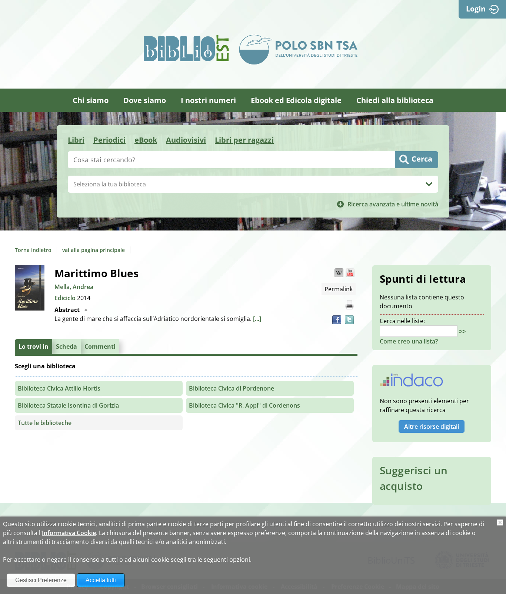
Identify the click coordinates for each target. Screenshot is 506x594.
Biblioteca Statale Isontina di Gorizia (68, 405)
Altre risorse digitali (431, 426)
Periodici (109, 140)
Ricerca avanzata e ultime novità (392, 204)
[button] (338, 272)
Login (476, 9)
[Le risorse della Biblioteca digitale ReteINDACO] (411, 382)
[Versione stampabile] (349, 305)
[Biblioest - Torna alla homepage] (186, 48)
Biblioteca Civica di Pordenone (231, 388)
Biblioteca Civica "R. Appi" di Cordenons (244, 405)
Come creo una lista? (409, 341)
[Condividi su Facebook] (336, 319)
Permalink (338, 289)
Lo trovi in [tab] (34, 346)
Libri (76, 140)
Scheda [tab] (66, 346)
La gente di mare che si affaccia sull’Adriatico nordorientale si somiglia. (157, 314)
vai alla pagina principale (93, 249)
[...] (257, 319)
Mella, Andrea (73, 287)
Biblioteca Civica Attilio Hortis (59, 388)
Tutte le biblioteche (44, 423)
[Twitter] (349, 319)
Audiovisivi (186, 140)
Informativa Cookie (69, 533)
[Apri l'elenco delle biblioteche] (429, 184)
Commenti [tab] (100, 346)
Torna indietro (33, 249)
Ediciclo (65, 298)
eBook (145, 140)
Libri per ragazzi (244, 140)
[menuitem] (90, 100)
